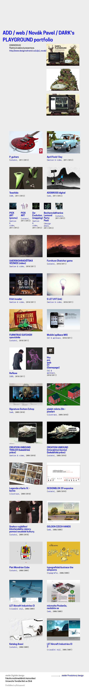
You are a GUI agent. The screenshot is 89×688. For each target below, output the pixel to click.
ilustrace (52, 415)
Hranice (59, 213)
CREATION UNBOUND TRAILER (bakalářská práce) (20, 450)
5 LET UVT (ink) (54, 299)
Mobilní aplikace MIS (57, 335)
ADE (11, 196)
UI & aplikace (54, 338)
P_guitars (14, 157)
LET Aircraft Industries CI (22, 606)
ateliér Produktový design (73, 675)
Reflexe (13, 373)
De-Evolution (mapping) (37, 215)
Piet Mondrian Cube (19, 567)
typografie (53, 573)
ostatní (13, 160)
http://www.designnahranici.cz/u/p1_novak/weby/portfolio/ (34, 51)
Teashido (13, 193)
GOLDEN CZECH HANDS (59, 527)
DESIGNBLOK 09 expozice (60, 488)
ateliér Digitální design (14, 675)
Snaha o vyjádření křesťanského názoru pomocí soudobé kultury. (22, 529)
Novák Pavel (42, 33)
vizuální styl (16, 609)
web (20, 33)
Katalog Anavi (16, 644)
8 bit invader (15, 299)
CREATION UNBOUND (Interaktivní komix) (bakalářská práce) (57, 450)
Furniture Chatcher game (60, 261)
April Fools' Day (54, 157)
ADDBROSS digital (56, 193)
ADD (7, 33)
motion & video (55, 160)
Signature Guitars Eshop (21, 409)
